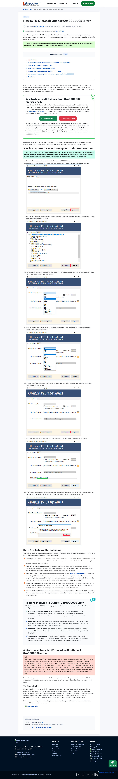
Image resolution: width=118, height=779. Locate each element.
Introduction (32, 60)
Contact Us (55, 749)
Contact (74, 3)
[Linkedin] (43, 26)
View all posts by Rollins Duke (42, 727)
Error (26, 17)
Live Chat (89, 3)
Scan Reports (56, 755)
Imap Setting (97, 758)
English (97, 744)
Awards (54, 753)
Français (99, 754)
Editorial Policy (59, 31)
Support (54, 751)
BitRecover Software (30, 774)
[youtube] (93, 774)
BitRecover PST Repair (36, 111)
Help (94, 761)
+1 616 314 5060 (23, 752)
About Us (63, 3)
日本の (100, 756)
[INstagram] (97, 774)
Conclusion (31, 77)
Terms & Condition (77, 744)
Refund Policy (75, 749)
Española (98, 749)
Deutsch (99, 747)
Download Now (49, 118)
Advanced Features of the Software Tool (41, 68)
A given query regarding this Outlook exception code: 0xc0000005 (51, 74)
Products (51, 3)
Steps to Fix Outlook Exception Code (40, 65)
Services (55, 746)
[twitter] (83, 774)
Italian (96, 751)
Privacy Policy (76, 746)
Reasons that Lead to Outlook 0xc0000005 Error (44, 71)
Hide (65, 54)
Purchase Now (69, 118)
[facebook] (78, 774)
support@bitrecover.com (25, 754)
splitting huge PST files (77, 573)
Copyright (74, 751)
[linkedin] (88, 774)
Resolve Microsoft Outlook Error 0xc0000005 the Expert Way (49, 63)
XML (72, 753)
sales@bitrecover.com (25, 757)
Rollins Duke (38, 26)
